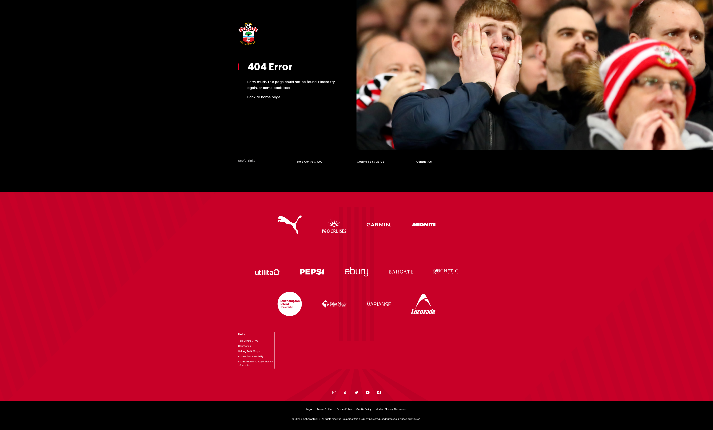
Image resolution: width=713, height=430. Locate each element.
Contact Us (424, 162)
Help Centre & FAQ (309, 162)
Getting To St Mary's (370, 162)
